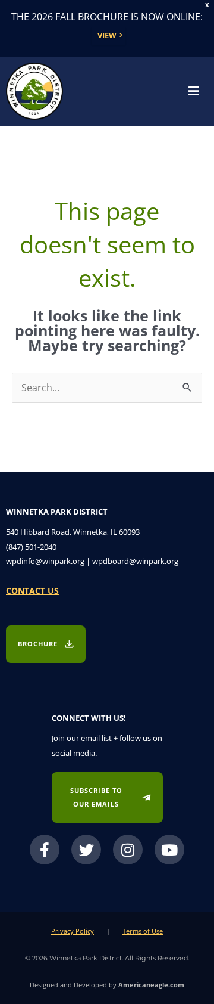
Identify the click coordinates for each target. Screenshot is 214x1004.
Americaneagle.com (151, 984)
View (107, 35)
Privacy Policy (72, 930)
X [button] (207, 5)
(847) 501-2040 (31, 546)
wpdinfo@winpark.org (45, 561)
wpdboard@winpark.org (135, 561)
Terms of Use (142, 930)
